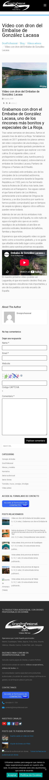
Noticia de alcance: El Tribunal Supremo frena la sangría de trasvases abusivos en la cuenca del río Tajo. (28, 532)
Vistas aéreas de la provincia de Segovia (25, 567)
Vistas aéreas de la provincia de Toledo (24, 579)
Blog (22, 43)
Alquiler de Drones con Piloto (20, 744)
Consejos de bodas (8, 459)
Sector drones (7, 480)
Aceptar (12, 775)
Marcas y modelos (8, 467)
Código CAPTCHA (10, 387)
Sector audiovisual (8, 476)
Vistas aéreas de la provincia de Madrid (25, 555)
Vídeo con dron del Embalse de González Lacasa (28, 518)
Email (5, 353)
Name (5, 343)
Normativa (6, 471)
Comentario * (8, 396)
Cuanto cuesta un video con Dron (21, 736)
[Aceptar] (45, 769)
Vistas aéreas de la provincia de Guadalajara (26, 543)
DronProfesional (9, 43)
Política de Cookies (30, 775)
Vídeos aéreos (34, 43)
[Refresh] (21, 375)
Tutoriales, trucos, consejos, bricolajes (15, 484)
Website (6, 363)
